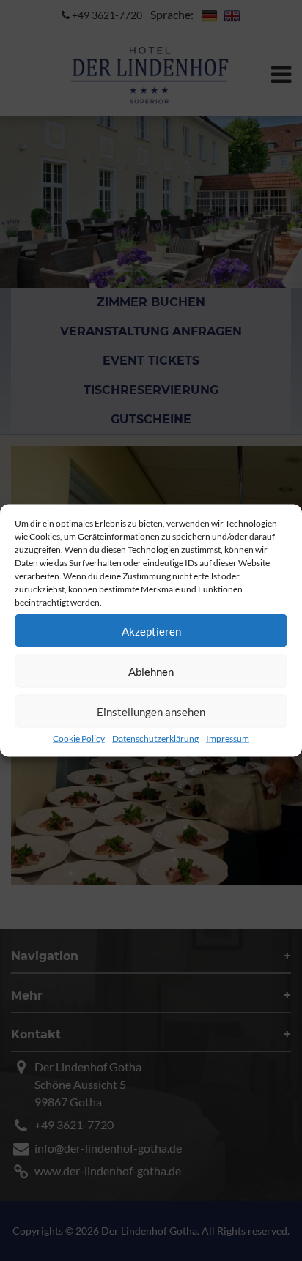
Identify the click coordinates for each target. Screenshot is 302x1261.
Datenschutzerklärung (155, 738)
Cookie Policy (79, 738)
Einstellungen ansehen (151, 711)
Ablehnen (151, 670)
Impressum (227, 738)
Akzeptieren (151, 630)
